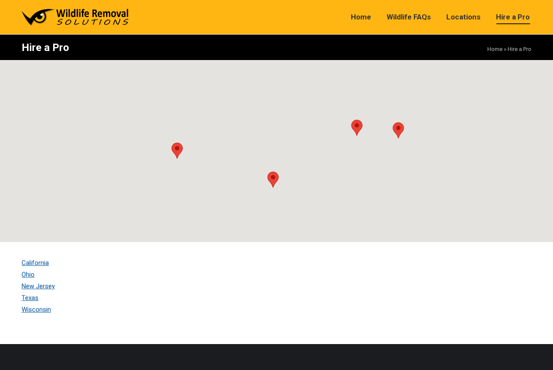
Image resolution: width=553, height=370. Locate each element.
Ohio (28, 274)
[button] (273, 180)
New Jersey (38, 286)
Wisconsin (36, 309)
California (35, 263)
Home (494, 49)
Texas (30, 298)
